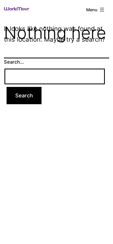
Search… (14, 62)
